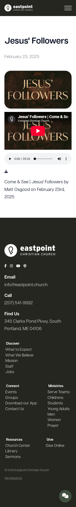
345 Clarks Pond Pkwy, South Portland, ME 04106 (32, 325)
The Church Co (13, 478)
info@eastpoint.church (26, 285)
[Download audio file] (6, 172)
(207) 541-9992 (18, 303)
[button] (68, 8)
